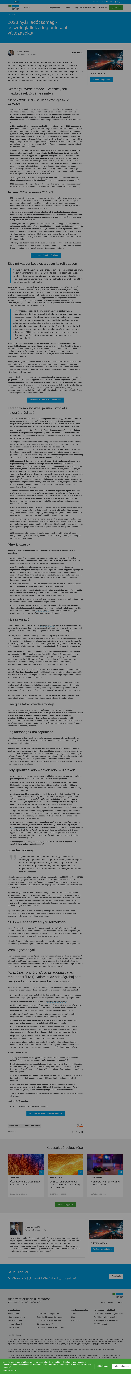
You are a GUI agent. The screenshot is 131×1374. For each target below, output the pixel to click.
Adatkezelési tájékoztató (10, 1370)
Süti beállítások (102, 1366)
